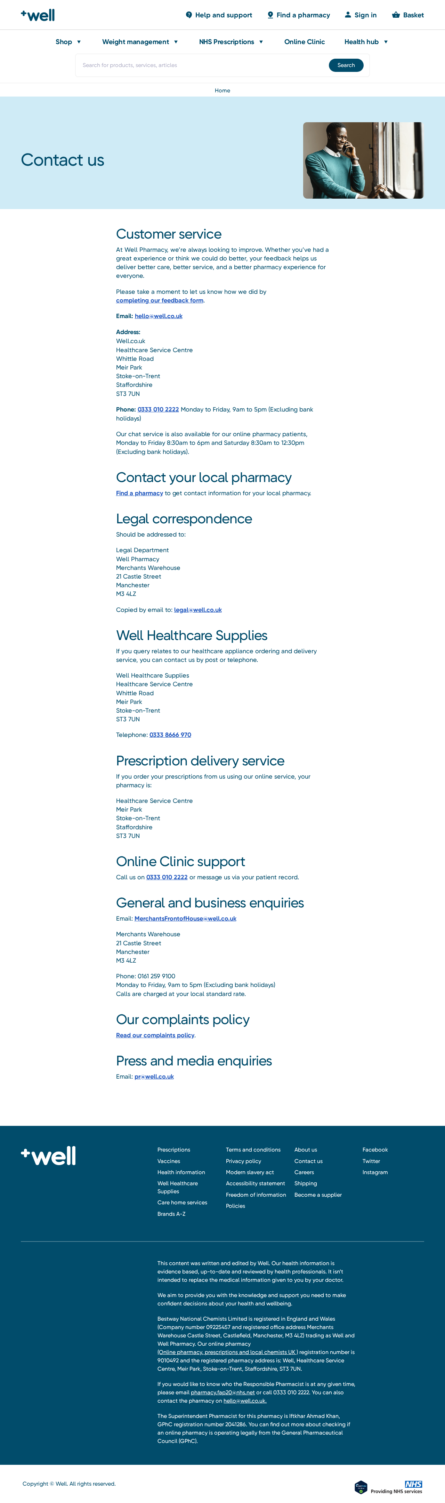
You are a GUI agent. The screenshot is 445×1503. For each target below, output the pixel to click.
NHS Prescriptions (226, 41)
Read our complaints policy (155, 1035)
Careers (304, 1172)
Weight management (135, 41)
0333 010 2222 (158, 409)
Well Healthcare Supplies (177, 1187)
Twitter (371, 1161)
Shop (64, 41)
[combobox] (222, 65)
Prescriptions (173, 1149)
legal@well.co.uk (198, 610)
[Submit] (346, 65)
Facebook (375, 1149)
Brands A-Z (171, 1214)
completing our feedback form (159, 300)
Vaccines (168, 1161)
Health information (181, 1172)
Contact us (308, 1161)
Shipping (305, 1183)
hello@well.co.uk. (245, 1400)
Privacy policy (243, 1161)
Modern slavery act (250, 1172)
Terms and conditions (253, 1149)
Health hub (362, 41)
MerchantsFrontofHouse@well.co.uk (185, 918)
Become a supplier (318, 1194)
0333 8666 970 (170, 735)
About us (305, 1149)
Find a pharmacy (139, 493)
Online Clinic (304, 41)
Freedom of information (256, 1194)
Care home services (182, 1202)
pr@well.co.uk (154, 1076)
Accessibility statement (255, 1183)
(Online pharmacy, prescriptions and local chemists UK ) (227, 1352)
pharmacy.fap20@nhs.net (223, 1392)
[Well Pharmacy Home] (41, 15)
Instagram (375, 1172)
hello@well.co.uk (159, 316)
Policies (235, 1206)
